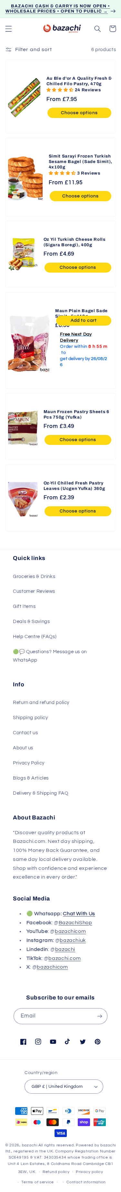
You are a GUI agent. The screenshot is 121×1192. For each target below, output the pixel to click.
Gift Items (24, 606)
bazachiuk (73, 940)
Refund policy (56, 1172)
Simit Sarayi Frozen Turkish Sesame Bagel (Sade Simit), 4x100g (80, 161)
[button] (8, 28)
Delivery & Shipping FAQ (40, 793)
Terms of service (37, 1182)
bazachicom (70, 931)
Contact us (25, 732)
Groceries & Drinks (34, 576)
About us (23, 747)
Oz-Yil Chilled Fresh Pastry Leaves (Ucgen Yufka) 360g (74, 486)
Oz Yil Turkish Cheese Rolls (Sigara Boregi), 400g (75, 242)
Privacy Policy (29, 763)
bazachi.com (64, 958)
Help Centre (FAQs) (34, 636)
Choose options (79, 113)
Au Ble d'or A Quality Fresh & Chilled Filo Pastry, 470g (79, 81)
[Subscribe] (99, 1016)
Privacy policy (89, 1172)
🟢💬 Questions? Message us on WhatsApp (50, 656)
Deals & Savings (31, 621)
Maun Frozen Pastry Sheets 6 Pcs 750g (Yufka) (76, 414)
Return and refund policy (41, 702)
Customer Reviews (34, 591)
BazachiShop (75, 922)
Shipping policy (30, 717)
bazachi (65, 949)
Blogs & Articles (31, 778)
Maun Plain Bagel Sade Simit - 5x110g (81, 313)
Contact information (86, 1182)
